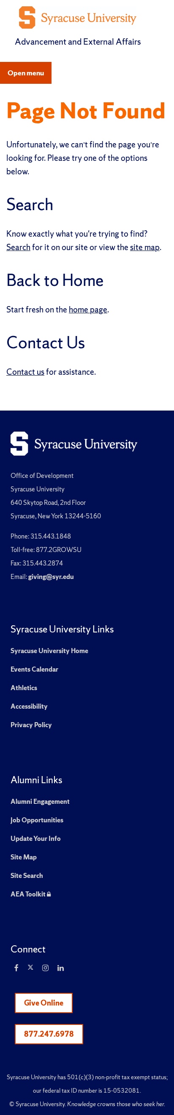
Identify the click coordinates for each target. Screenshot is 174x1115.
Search (18, 247)
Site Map (24, 857)
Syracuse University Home (49, 650)
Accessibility (29, 706)
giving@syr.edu (51, 576)
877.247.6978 (49, 1034)
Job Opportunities (37, 820)
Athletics (24, 687)
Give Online (43, 1003)
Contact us (25, 371)
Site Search (27, 875)
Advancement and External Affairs (78, 41)
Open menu (26, 72)
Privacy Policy (31, 724)
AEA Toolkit (31, 894)
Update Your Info (36, 838)
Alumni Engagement (40, 801)
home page (88, 309)
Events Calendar (34, 669)
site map (145, 247)
